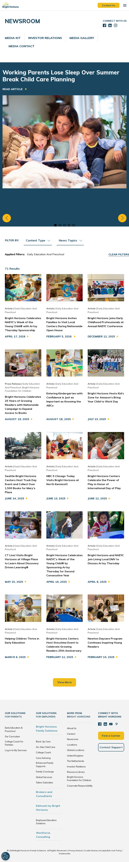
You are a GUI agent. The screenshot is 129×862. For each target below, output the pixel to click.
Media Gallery (82, 38)
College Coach (43, 752)
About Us (71, 728)
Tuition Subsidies (44, 782)
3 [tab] (64, 225)
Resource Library (76, 772)
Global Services (44, 777)
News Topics (68, 240)
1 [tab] (55, 225)
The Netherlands (75, 761)
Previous (7, 218)
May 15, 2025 (14, 581)
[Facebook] (99, 724)
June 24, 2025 (14, 498)
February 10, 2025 (101, 657)
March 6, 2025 (15, 657)
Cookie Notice (91, 850)
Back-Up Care (43, 741)
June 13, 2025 (56, 498)
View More (64, 682)
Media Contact (21, 46)
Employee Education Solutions (46, 822)
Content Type (35, 240)
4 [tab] (69, 225)
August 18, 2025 (58, 419)
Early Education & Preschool (14, 729)
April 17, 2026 (15, 336)
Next (122, 218)
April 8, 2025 (97, 581)
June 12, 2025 (97, 498)
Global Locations (75, 750)
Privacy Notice (75, 850)
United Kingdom (75, 755)
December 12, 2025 (101, 336)
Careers (71, 733)
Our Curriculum (12, 736)
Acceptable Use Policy (110, 850)
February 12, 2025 (59, 657)
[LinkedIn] (105, 724)
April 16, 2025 (56, 581)
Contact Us (108, 5)
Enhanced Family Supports (44, 765)
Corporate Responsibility (80, 785)
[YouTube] (111, 724)
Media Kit (13, 38)
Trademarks (64, 853)
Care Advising (43, 758)
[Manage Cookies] (5, 856)
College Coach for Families (14, 743)
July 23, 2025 (97, 419)
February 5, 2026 (59, 336)
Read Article (13, 89)
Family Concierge (45, 771)
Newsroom (72, 739)
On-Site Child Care (45, 747)
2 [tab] (60, 225)
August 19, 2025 (17, 419)
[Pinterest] (116, 724)
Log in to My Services (16, 750)
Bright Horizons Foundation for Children (79, 779)
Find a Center (111, 735)
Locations (72, 744)
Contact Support (111, 747)
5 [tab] (73, 225)
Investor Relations (45, 38)
